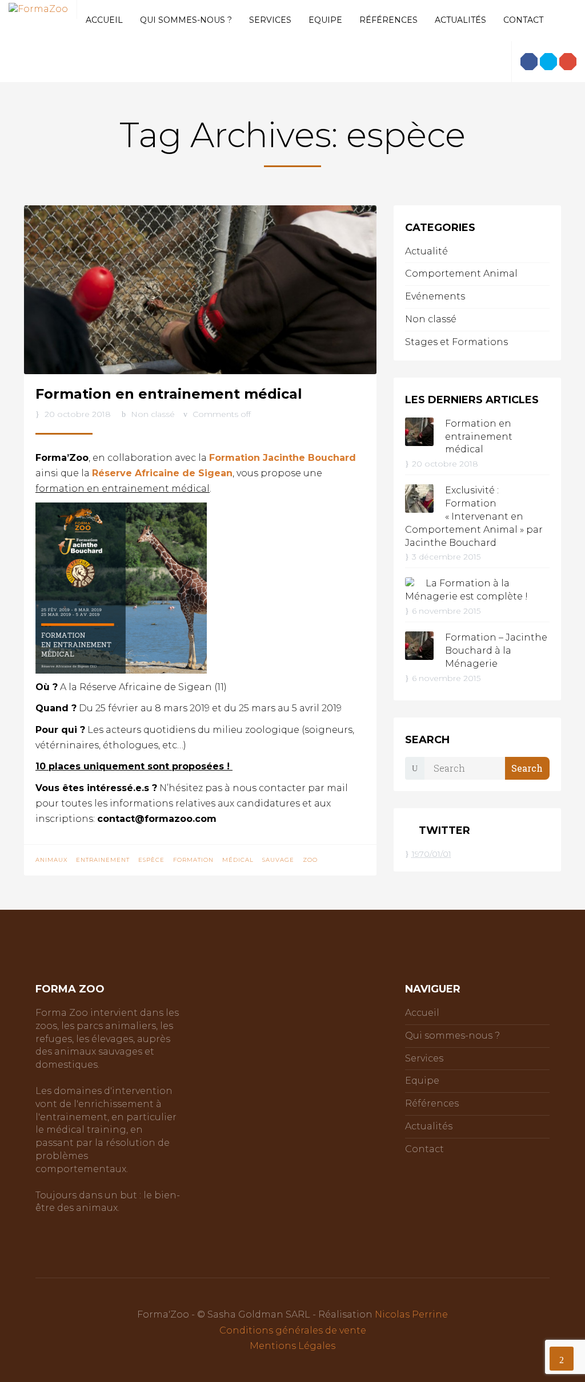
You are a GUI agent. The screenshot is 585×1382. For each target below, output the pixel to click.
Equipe (325, 20)
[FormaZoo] (38, 8)
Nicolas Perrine (411, 1314)
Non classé (153, 414)
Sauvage (278, 860)
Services (270, 20)
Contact (523, 20)
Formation (193, 860)
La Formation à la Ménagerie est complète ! (466, 590)
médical (238, 860)
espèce (151, 860)
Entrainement (103, 860)
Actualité (426, 251)
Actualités (460, 20)
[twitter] (548, 61)
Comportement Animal (461, 273)
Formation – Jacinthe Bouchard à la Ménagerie (496, 650)
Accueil (104, 20)
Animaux (51, 860)
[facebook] (529, 61)
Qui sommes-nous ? (186, 20)
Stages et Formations (456, 342)
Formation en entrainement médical (168, 394)
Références (388, 20)
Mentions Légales (292, 1345)
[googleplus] (567, 61)
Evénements (435, 296)
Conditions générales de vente (292, 1330)
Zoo (310, 860)
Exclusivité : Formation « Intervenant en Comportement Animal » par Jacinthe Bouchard (474, 516)
